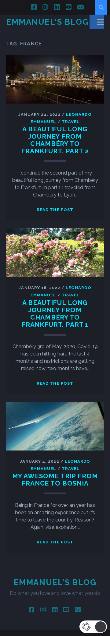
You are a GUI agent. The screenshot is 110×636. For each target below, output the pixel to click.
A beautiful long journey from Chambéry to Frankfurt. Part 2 (55, 140)
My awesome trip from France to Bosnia (55, 479)
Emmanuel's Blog (47, 21)
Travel (70, 121)
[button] (93, 626)
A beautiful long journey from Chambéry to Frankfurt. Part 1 (55, 313)
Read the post (55, 209)
